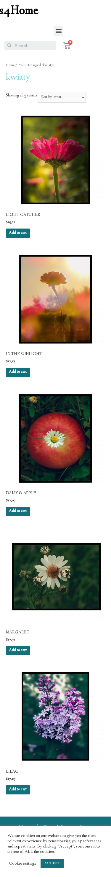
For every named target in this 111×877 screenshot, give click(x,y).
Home (10, 65)
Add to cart (18, 233)
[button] (58, 31)
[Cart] (67, 46)
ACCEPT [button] (52, 863)
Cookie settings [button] (22, 863)
